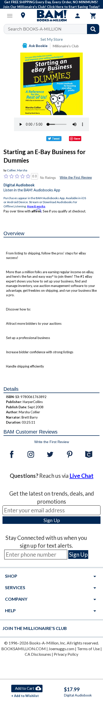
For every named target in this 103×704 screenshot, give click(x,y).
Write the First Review (76, 177)
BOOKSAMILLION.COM (23, 648)
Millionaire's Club (66, 46)
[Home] (51, 16)
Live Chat (82, 475)
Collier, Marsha (17, 170)
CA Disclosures (38, 654)
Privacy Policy (66, 654)
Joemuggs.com (61, 648)
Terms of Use (88, 648)
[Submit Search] (93, 29)
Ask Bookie (38, 46)
